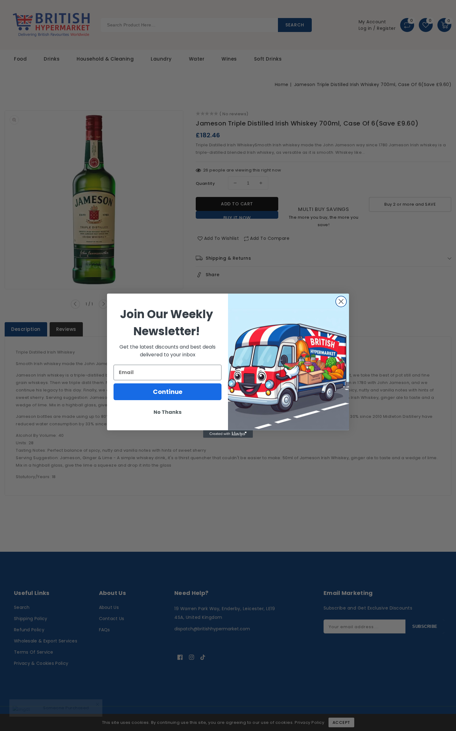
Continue (167, 391)
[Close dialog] (341, 301)
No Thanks (167, 412)
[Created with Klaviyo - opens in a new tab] (228, 434)
